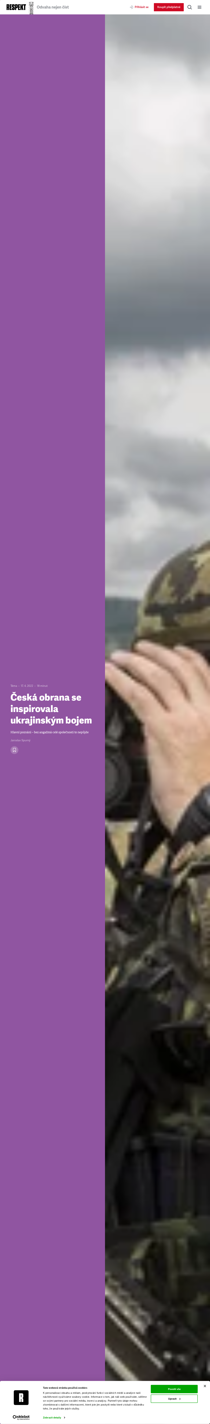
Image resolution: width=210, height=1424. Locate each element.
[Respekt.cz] (16, 7)
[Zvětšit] (157, 719)
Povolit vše (174, 1389)
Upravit (172, 1398)
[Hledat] (190, 7)
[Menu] (199, 7)
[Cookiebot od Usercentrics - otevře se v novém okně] (21, 1417)
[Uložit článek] (14, 750)
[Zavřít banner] (205, 1386)
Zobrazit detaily (52, 1417)
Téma (13, 686)
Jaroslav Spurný (20, 740)
